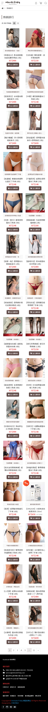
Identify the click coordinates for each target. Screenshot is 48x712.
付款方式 (6, 687)
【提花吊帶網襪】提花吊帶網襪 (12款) (35, 345)
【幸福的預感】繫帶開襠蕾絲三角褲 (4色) (35, 468)
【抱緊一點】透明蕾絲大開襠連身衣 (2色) (13, 262)
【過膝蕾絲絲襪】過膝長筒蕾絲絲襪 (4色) (13, 345)
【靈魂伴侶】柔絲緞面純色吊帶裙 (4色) (35, 262)
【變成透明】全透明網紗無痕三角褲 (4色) (13, 386)
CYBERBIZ (15, 703)
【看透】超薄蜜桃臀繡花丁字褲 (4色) (13, 510)
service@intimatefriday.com (15, 673)
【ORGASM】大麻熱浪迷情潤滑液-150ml (35, 510)
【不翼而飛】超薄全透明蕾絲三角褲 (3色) (35, 180)
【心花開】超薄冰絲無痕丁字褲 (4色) (13, 592)
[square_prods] (14, 23)
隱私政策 (38, 696)
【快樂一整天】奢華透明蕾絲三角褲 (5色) (13, 221)
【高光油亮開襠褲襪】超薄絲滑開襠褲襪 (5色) (13, 468)
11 (34, 650)
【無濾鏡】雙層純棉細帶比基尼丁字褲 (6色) (13, 180)
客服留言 (13, 696)
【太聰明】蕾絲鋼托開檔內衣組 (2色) (13, 633)
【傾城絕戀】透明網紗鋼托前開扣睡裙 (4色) (13, 304)
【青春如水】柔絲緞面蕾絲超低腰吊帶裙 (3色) (13, 56)
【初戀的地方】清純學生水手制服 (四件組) (13, 427)
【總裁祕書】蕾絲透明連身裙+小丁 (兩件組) (35, 592)
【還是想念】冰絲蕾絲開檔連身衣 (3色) (13, 97)
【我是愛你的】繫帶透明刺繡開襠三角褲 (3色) (13, 551)
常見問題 (20, 696)
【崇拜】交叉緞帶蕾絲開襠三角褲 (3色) (35, 386)
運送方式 (13, 687)
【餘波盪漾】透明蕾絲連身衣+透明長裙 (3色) (35, 139)
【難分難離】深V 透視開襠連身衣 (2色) (13, 139)
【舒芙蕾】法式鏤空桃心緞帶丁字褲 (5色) (35, 551)
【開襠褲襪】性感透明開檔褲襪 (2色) (35, 221)
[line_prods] (18, 23)
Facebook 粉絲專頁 (9, 659)
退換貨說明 (21, 687)
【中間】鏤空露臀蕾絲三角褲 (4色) (35, 97)
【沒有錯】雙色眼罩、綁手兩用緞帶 (35, 56)
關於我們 (6, 696)
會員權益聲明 (29, 696)
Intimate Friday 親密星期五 (21, 700)
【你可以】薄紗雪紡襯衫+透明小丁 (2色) (35, 633)
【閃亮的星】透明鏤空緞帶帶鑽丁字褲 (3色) (35, 304)
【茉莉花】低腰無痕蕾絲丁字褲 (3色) (35, 427)
